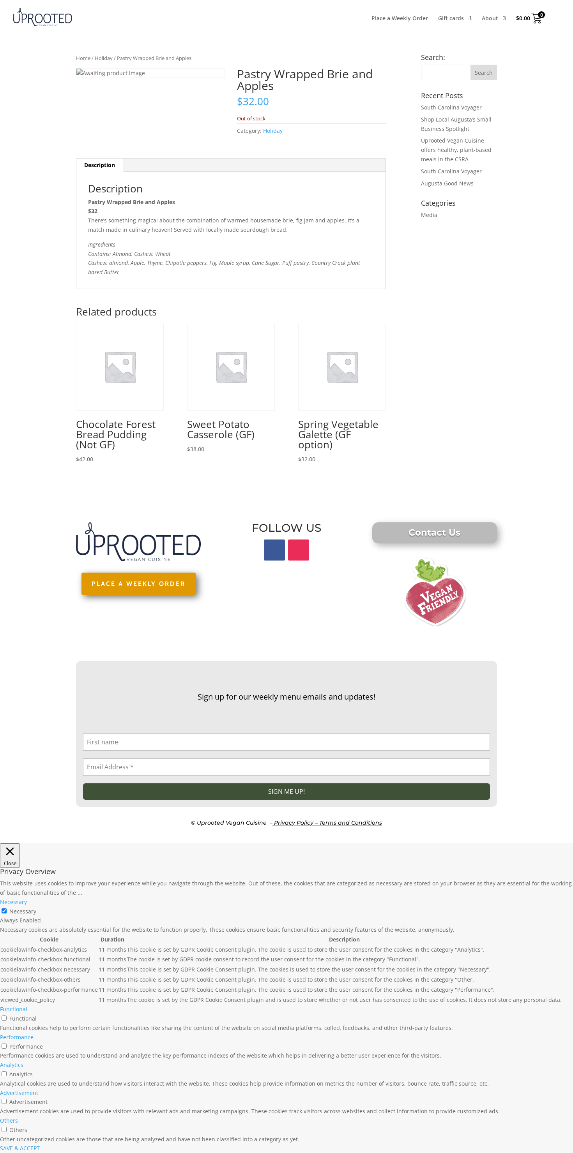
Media (429, 215)
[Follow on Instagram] (298, 550)
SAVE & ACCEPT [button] (20, 1148)
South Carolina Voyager (451, 107)
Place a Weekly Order (399, 19)
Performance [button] (17, 1037)
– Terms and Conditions (348, 822)
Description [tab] (99, 165)
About (490, 19)
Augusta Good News (447, 183)
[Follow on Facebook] (274, 550)
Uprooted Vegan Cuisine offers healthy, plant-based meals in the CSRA (456, 150)
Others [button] (9, 1120)
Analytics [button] (11, 1064)
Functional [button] (13, 1009)
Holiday (104, 58)
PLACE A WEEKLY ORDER (139, 583)
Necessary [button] (13, 902)
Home (83, 58)
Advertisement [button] (19, 1093)
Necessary (22, 911)
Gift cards (451, 19)
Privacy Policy (293, 822)
